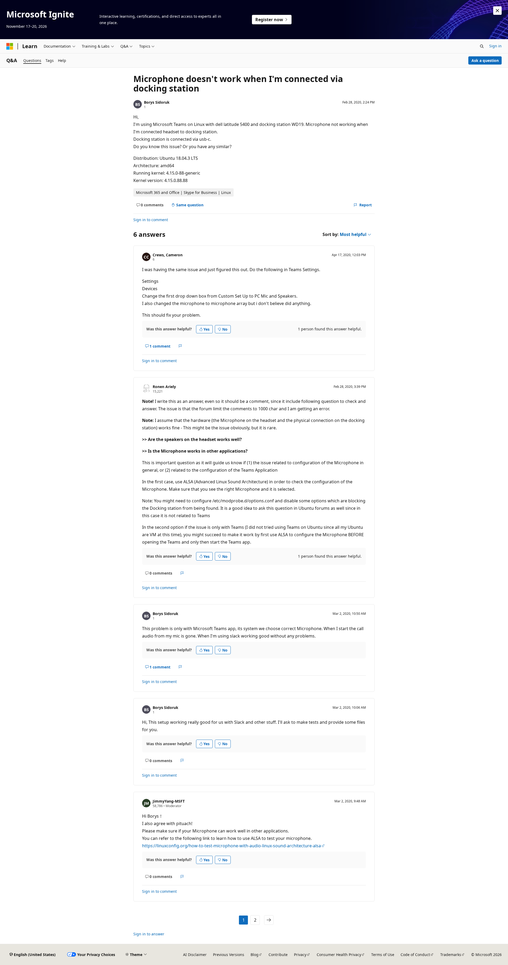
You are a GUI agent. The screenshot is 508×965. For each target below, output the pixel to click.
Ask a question (485, 60)
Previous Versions (228, 954)
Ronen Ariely (164, 386)
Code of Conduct (415, 954)
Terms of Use (382, 954)
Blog (254, 954)
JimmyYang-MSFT (169, 801)
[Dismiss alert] (497, 10)
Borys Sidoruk (157, 102)
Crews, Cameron (168, 254)
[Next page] (269, 920)
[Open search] (482, 46)
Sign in (495, 45)
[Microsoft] (9, 46)
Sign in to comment (150, 219)
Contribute (278, 954)
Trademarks (450, 954)
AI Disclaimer (195, 954)
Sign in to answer (148, 933)
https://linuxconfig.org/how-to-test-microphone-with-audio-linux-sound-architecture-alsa (231, 846)
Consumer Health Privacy (339, 954)
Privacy (300, 954)
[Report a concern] (180, 346)
